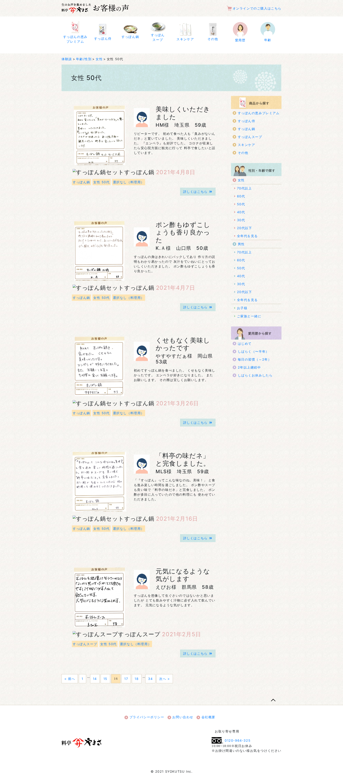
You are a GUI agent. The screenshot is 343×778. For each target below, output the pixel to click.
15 (105, 679)
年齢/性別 (84, 59)
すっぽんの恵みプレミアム (259, 113)
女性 (99, 59)
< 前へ (69, 679)
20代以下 (244, 228)
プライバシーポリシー (146, 717)
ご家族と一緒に (249, 316)
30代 (241, 220)
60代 (241, 196)
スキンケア (246, 145)
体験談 (67, 59)
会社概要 (207, 717)
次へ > (164, 679)
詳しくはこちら (195, 192)
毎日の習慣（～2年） (255, 359)
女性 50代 (101, 182)
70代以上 (244, 188)
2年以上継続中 (249, 367)
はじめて (245, 344)
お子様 (242, 308)
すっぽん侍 (246, 121)
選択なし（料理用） (128, 182)
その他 (243, 153)
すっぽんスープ (85, 644)
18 (137, 679)
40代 (241, 212)
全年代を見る (247, 236)
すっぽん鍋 (81, 182)
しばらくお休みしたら (255, 375)
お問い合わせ (182, 717)
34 (150, 679)
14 (95, 679)
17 (126, 679)
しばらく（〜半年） (253, 351)
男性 (241, 244)
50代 (241, 204)
